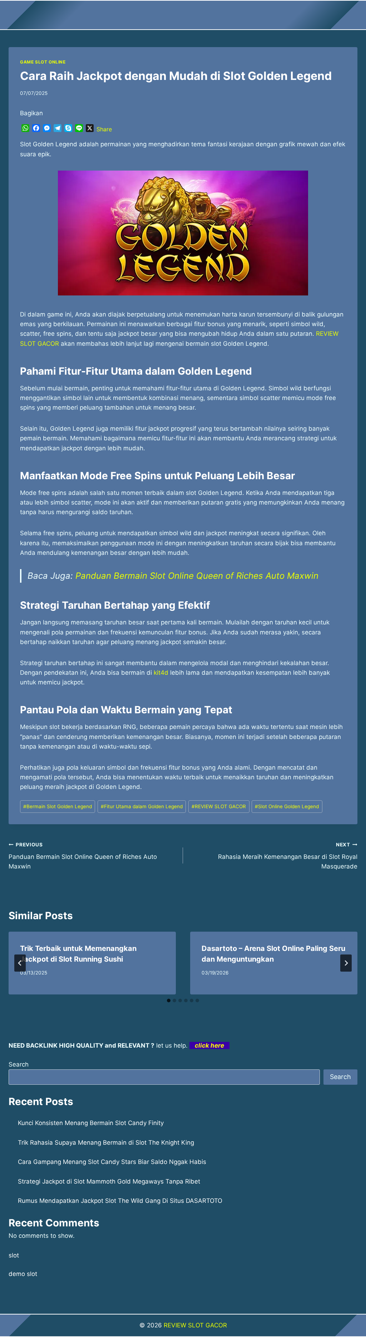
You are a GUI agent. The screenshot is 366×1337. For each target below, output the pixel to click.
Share (104, 129)
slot (14, 1255)
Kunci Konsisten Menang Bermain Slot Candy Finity (91, 1122)
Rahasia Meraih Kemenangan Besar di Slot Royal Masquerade (287, 856)
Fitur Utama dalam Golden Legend (142, 806)
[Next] (346, 963)
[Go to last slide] (20, 963)
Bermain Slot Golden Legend (57, 806)
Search (19, 1064)
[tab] (168, 1000)
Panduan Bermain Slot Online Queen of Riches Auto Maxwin (196, 576)
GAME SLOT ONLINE (43, 62)
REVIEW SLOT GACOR (219, 806)
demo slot (23, 1273)
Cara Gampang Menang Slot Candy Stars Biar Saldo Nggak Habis (112, 1161)
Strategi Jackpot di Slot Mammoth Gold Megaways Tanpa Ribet (109, 1181)
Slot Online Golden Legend (287, 806)
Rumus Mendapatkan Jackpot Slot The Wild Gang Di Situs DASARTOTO (120, 1200)
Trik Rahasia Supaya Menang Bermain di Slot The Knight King (106, 1142)
